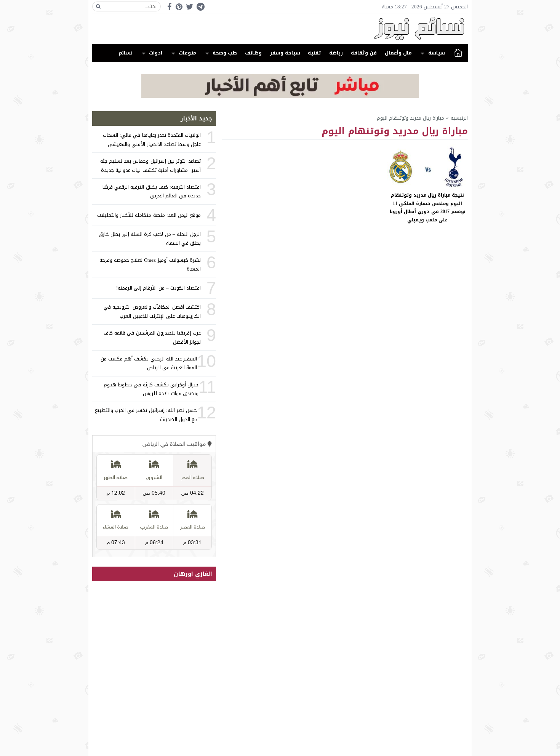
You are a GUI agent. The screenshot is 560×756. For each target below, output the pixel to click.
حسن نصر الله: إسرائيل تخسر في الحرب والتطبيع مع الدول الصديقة (146, 414)
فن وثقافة (364, 53)
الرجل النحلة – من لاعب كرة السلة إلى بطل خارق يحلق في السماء (150, 238)
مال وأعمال (398, 53)
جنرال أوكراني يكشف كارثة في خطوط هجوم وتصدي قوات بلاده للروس (151, 389)
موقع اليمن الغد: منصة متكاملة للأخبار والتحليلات (149, 215)
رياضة (336, 53)
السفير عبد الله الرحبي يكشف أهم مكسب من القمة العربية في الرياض (149, 363)
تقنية (314, 53)
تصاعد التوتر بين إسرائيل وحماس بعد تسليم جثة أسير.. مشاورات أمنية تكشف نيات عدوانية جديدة (150, 165)
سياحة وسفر (285, 53)
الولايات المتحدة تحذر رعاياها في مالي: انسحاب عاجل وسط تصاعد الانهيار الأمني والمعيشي (152, 139)
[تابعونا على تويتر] (189, 6)
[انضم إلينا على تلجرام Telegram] (200, 6)
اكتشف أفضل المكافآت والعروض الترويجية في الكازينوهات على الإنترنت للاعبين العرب (152, 311)
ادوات (155, 53)
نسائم (125, 53)
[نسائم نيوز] (280, 28)
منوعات (187, 53)
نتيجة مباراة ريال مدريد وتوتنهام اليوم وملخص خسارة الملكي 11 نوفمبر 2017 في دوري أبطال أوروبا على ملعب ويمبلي (428, 207)
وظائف (253, 53)
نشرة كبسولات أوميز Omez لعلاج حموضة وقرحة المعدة (150, 264)
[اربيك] (280, 96)
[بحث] (98, 6)
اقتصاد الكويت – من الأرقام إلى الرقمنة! (158, 288)
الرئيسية (458, 53)
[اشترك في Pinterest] (179, 6)
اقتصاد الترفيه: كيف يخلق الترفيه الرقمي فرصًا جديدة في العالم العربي (151, 191)
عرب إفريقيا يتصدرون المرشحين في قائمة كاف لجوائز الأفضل (152, 337)
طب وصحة (225, 53)
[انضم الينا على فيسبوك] (169, 6)
